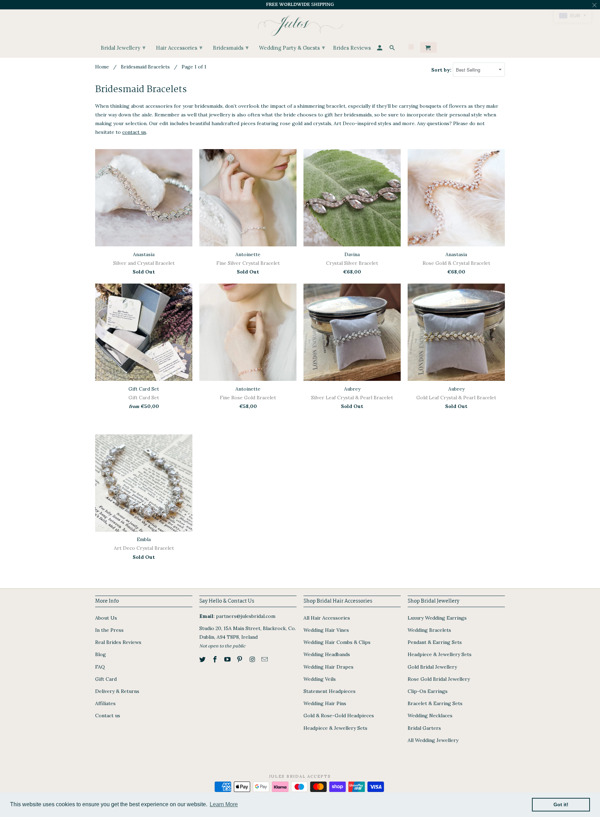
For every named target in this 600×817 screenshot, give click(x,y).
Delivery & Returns (117, 691)
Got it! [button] (560, 804)
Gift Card (106, 679)
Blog (100, 654)
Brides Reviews (352, 48)
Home (102, 67)
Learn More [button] (224, 804)
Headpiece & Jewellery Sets (335, 728)
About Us (106, 618)
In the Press (109, 630)
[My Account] (380, 49)
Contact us (107, 715)
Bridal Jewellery (123, 47)
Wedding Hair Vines (326, 630)
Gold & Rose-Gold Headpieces (338, 715)
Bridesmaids (231, 47)
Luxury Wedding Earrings (437, 618)
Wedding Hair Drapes (328, 667)
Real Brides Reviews (118, 642)
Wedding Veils (319, 679)
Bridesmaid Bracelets (145, 67)
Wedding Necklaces (430, 715)
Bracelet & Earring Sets (435, 703)
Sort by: (442, 70)
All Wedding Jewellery (433, 740)
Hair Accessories (179, 47)
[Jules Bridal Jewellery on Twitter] (203, 659)
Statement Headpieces (329, 691)
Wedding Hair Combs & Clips (336, 642)
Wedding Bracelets (429, 630)
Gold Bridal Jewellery (432, 667)
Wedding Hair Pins (324, 703)
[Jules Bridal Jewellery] (300, 24)
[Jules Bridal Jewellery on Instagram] (253, 659)
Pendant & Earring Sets (435, 642)
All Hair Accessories (326, 618)
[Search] (393, 49)
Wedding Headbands (326, 654)
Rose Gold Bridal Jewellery (439, 679)
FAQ (100, 667)
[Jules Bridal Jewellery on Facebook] (215, 659)
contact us (134, 132)
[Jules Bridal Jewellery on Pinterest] (240, 659)
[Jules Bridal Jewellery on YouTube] (228, 659)
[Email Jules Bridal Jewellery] (265, 659)
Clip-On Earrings (428, 691)
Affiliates (105, 703)
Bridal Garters (424, 728)
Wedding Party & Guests (292, 47)
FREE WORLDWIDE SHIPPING (300, 4)
